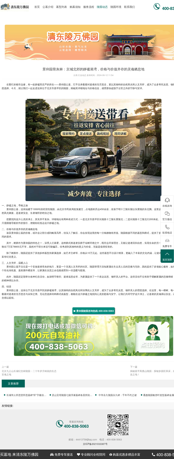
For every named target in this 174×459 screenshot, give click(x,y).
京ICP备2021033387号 (95, 444)
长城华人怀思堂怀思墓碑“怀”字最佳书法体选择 (26, 395)
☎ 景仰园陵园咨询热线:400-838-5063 (93, 310)
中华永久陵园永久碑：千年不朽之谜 (118, 395)
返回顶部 (167, 259)
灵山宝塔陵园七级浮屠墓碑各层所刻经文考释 (72, 395)
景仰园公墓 (65, 84)
